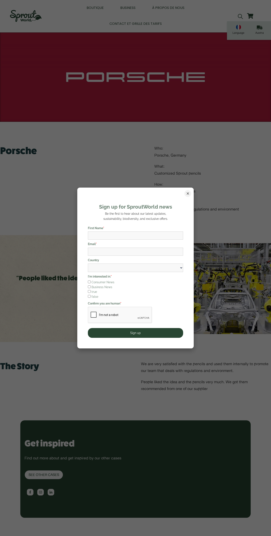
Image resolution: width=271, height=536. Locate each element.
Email (92, 244)
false (94, 296)
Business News (101, 287)
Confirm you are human (104, 303)
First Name (96, 228)
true (94, 291)
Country (93, 260)
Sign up (135, 333)
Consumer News (102, 282)
